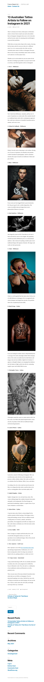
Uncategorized (25, 589)
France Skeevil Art (13, 4)
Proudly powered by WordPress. (21, 677)
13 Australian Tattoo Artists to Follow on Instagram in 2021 (21, 622)
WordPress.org (12, 670)
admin (10, 27)
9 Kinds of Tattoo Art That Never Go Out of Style (21, 625)
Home (9, 6)
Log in (10, 663)
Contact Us (15, 6)
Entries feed (12, 666)
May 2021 (11, 643)
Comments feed (13, 668)
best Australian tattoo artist (27, 547)
